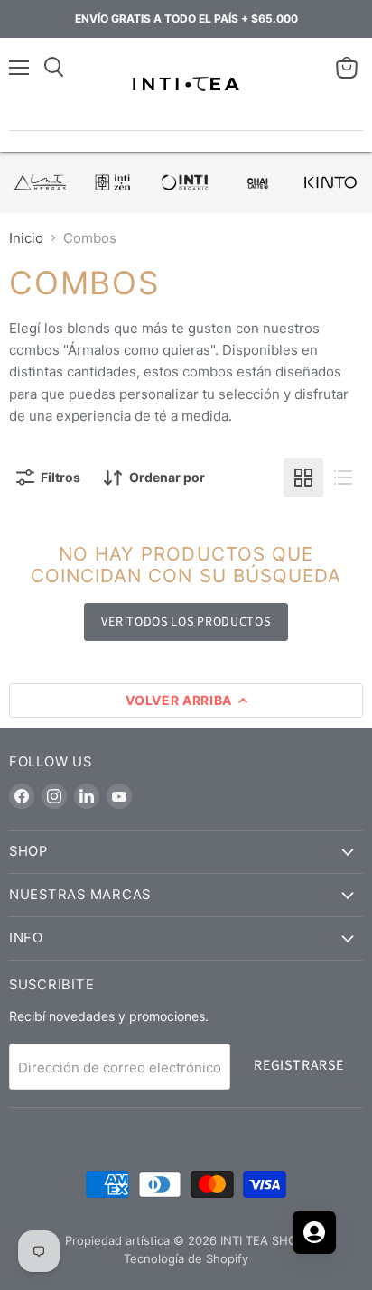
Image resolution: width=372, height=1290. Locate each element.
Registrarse (299, 1065)
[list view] (343, 477)
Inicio (26, 238)
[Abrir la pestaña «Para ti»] (314, 1232)
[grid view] (303, 477)
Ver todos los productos (185, 622)
